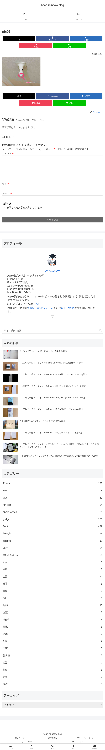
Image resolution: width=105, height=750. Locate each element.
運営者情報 (52, 738)
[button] (100, 330)
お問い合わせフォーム (40, 308)
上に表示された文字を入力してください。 (24, 207)
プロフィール (27, 742)
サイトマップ (77, 742)
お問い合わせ (18, 738)
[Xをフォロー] (52, 317)
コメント (8, 153)
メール (7, 193)
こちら (37, 303)
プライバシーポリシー (86, 738)
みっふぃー (52, 270)
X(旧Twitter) (68, 308)
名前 (6, 183)
